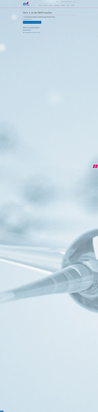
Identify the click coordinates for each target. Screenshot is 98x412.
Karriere (68, 5)
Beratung (50, 5)
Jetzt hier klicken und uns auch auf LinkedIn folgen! (32, 22)
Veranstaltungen (56, 5)
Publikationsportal (63, 1)
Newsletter (70, 1)
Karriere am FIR (36, 32)
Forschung (45, 5)
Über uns (40, 5)
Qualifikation (63, 5)
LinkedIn (67, 1)
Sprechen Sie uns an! (27, 19)
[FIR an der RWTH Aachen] (26, 3)
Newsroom (73, 5)
